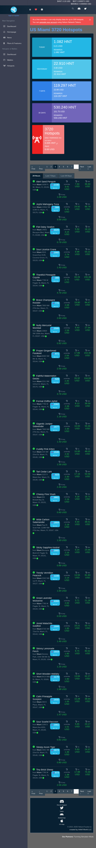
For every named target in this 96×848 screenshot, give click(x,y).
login (10, 15)
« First (33, 168)
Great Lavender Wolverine (42, 599)
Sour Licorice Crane (46, 249)
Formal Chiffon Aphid (46, 401)
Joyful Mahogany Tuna (47, 204)
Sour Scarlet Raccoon (47, 722)
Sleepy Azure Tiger (45, 747)
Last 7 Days (51, 176)
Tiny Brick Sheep (44, 769)
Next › (82, 168)
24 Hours (36, 176)
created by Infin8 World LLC (80, 830)
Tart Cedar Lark (44, 471)
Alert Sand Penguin (46, 181)
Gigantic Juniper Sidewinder (42, 425)
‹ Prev (41, 168)
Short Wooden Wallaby (47, 674)
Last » (89, 168)
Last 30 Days (66, 176)
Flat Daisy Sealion (45, 227)
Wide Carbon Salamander (41, 520)
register (16, 15)
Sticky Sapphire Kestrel (48, 547)
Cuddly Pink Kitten (45, 449)
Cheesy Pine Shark (46, 494)
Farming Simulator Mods (84, 837)
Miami (39, 184)
